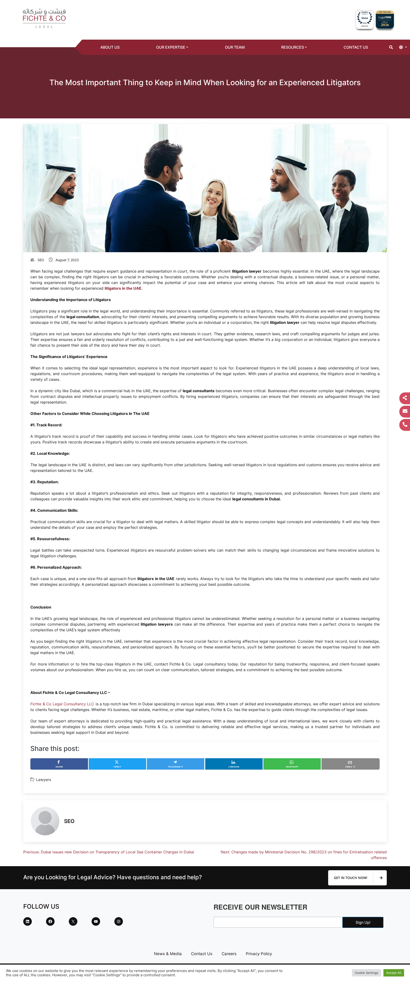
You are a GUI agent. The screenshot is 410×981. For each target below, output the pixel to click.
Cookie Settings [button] (366, 973)
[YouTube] (96, 921)
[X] (73, 921)
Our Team (235, 47)
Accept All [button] (393, 973)
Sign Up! (363, 922)
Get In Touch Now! (351, 877)
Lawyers (43, 779)
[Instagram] (118, 921)
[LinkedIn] (27, 921)
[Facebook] (50, 921)
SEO (40, 260)
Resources (292, 47)
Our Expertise (170, 47)
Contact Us (356, 47)
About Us (110, 47)
